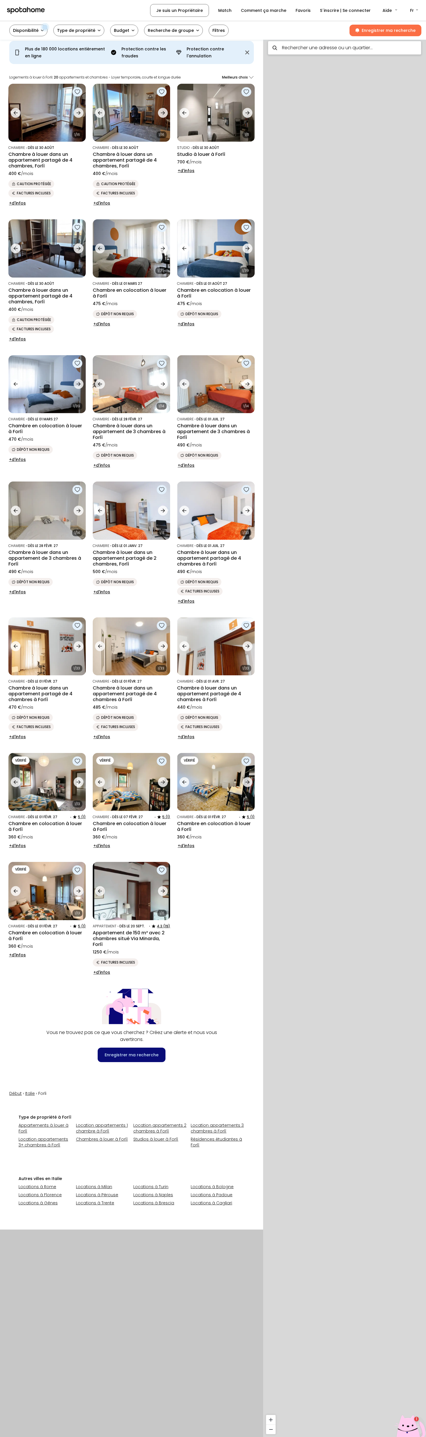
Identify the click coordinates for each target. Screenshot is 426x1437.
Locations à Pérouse (97, 1195)
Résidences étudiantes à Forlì (216, 1142)
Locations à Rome (37, 1187)
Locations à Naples (153, 1195)
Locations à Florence (40, 1195)
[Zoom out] (271, 1429)
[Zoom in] (271, 1420)
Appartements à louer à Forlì (43, 1128)
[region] (344, 736)
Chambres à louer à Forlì (102, 1139)
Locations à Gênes (38, 1203)
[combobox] (344, 48)
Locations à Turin (150, 1187)
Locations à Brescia (153, 1203)
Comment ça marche (263, 10)
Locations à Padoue (211, 1195)
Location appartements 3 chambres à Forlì (217, 1128)
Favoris (303, 10)
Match (225, 10)
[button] (390, 10)
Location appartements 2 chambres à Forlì (159, 1128)
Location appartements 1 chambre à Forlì (102, 1128)
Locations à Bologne (212, 1187)
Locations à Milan (94, 1187)
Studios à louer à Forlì (155, 1139)
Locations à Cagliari (211, 1203)
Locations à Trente (95, 1203)
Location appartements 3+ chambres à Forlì (43, 1142)
